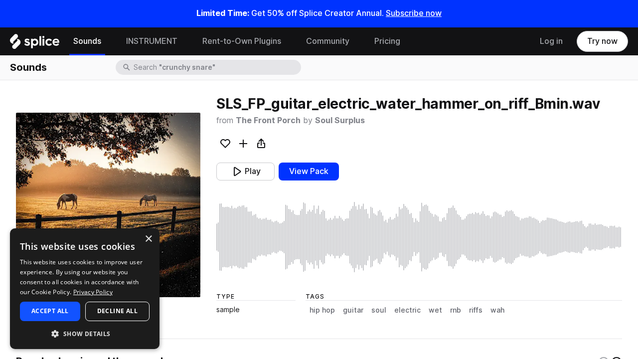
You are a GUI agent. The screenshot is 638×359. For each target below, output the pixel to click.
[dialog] (85, 288)
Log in (551, 41)
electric (407, 310)
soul (378, 310)
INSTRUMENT (151, 41)
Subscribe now (414, 13)
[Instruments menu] (184, 41)
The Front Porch (268, 120)
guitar (353, 310)
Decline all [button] (117, 311)
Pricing (387, 41)
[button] (85, 333)
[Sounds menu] (108, 41)
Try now (602, 41)
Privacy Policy (93, 292)
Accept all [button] (50, 311)
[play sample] (419, 237)
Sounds (87, 41)
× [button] (148, 239)
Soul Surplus (340, 120)
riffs (475, 310)
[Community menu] (356, 41)
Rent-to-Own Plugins (241, 41)
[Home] (34, 44)
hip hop (322, 310)
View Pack (308, 171)
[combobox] (216, 67)
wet (435, 310)
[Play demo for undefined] (108, 204)
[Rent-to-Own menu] (288, 41)
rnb (455, 310)
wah (497, 310)
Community (327, 41)
